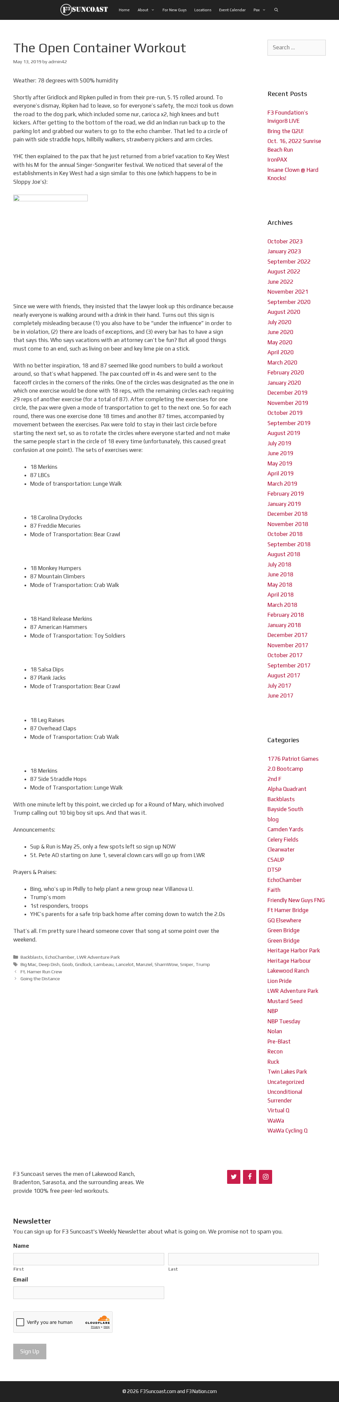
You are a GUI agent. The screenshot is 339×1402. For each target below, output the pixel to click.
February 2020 (285, 372)
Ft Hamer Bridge (288, 910)
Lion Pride (279, 981)
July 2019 (279, 443)
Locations (202, 10)
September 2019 (289, 423)
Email (20, 1279)
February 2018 (285, 614)
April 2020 (280, 352)
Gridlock (83, 964)
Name (21, 1245)
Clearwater (281, 849)
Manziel (144, 964)
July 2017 (279, 685)
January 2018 (284, 625)
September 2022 (289, 261)
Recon (275, 1051)
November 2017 (287, 645)
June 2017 (280, 695)
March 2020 (282, 362)
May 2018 (279, 584)
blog (273, 819)
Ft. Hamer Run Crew (41, 971)
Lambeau (104, 964)
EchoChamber (59, 957)
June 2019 (280, 453)
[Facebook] (249, 1177)
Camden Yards (285, 829)
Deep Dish (49, 964)
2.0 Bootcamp (285, 768)
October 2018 (285, 534)
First (19, 1269)
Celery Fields (282, 839)
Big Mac (28, 964)
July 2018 (279, 564)
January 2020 (284, 382)
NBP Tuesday (283, 1021)
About (143, 10)
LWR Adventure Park (98, 957)
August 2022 (283, 271)
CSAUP (275, 859)
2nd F (274, 779)
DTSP (274, 869)
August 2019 (283, 433)
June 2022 (280, 281)
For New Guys (174, 10)
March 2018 (282, 605)
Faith (273, 890)
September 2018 (289, 544)
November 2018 (287, 524)
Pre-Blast (279, 1041)
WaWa (275, 1120)
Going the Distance (40, 978)
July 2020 (279, 322)
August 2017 (283, 675)
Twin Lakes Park (287, 1071)
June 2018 (280, 574)
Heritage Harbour (289, 960)
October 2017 (285, 655)
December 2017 (287, 635)
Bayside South (285, 809)
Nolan (274, 1031)
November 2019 (287, 403)
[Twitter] (233, 1177)
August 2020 (283, 312)
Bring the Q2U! (285, 131)
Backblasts (32, 957)
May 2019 (279, 463)
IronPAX (277, 159)
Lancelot (125, 964)
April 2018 (280, 594)
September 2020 (289, 302)
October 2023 (285, 241)
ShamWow (166, 964)
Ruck (273, 1061)
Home (124, 10)
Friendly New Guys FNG (296, 900)
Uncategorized (285, 1082)
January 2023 (284, 251)
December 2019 (287, 392)
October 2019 (285, 413)
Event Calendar (232, 10)
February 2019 (285, 493)
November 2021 (287, 291)
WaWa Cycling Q (287, 1130)
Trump (203, 964)
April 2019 (280, 473)
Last (173, 1269)
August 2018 (283, 554)
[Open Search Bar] (276, 10)
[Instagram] (265, 1177)
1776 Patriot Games (292, 758)
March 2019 (282, 483)
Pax (257, 10)
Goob (67, 964)
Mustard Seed (285, 1001)
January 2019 (284, 504)
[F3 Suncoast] (86, 10)
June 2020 (280, 332)
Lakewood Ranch (288, 970)
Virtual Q (278, 1110)
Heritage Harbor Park (293, 950)
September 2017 (289, 665)
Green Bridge (283, 930)
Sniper (186, 964)
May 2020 (279, 342)
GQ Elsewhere (284, 920)
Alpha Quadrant (287, 789)
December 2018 (287, 513)
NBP (272, 1011)
